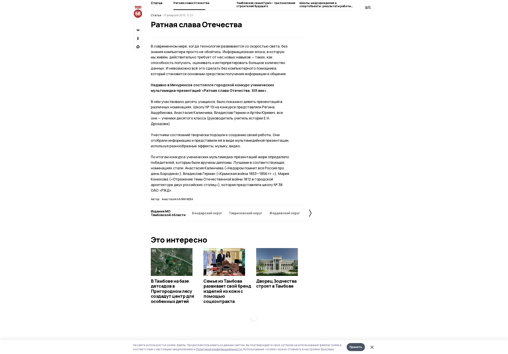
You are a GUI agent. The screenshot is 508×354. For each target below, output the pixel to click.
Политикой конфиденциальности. (219, 349)
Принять (355, 347)
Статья (156, 3)
